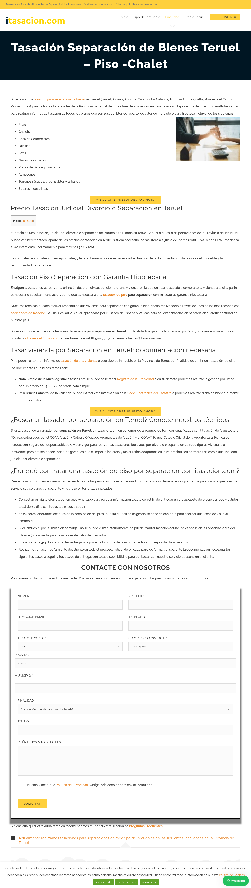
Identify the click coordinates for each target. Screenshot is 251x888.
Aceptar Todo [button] (103, 882)
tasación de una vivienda (79, 361)
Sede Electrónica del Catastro (149, 393)
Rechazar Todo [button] (127, 882)
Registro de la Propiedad (135, 379)
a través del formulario (41, 338)
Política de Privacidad (72, 785)
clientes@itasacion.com (145, 4)
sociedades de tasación (28, 313)
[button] (125, 841)
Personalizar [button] (149, 882)
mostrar (28, 220)
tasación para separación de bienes (60, 99)
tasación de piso (115, 295)
